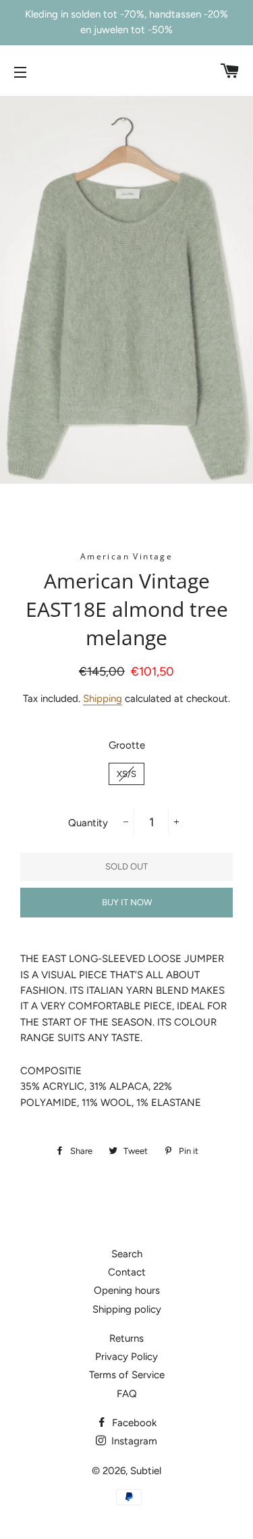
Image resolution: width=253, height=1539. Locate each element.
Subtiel (145, 1471)
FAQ (127, 1394)
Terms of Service (127, 1375)
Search (126, 1254)
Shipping (102, 698)
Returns (126, 1338)
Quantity (88, 823)
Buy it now (127, 902)
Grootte (127, 745)
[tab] (126, 1071)
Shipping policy (126, 1309)
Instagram (133, 1441)
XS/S (126, 774)
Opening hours (127, 1290)
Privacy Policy (126, 1357)
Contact (127, 1272)
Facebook (133, 1423)
